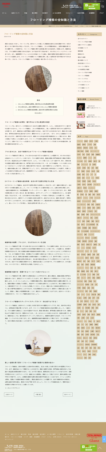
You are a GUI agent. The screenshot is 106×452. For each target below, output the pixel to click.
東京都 (84, 181)
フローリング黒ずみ (83, 66)
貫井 (86, 291)
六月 (96, 284)
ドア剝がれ (90, 211)
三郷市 (78, 228)
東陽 (93, 308)
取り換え (83, 254)
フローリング (84, 164)
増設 (90, 228)
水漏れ (88, 221)
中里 (98, 298)
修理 (93, 154)
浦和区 (95, 244)
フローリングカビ (83, 78)
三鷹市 (83, 171)
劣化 (97, 301)
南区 (94, 208)
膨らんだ (85, 338)
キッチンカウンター (95, 231)
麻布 (88, 271)
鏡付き (87, 258)
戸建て (94, 354)
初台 (90, 304)
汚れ (95, 281)
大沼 (98, 334)
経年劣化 (87, 344)
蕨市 (88, 214)
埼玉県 (78, 174)
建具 (90, 194)
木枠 (81, 301)
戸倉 (78, 331)
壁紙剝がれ (81, 54)
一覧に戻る (38, 394)
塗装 (85, 234)
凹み (96, 147)
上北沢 (92, 318)
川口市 (91, 147)
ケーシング (97, 198)
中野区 (87, 151)
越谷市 (84, 144)
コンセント (79, 321)
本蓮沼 (83, 214)
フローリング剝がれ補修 (85, 72)
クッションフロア (86, 201)
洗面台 (84, 288)
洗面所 (98, 277)
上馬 (78, 324)
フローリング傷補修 (83, 75)
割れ (89, 168)
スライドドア (80, 251)
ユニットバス (80, 258)
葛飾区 (96, 191)
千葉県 (78, 241)
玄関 (94, 254)
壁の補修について (83, 60)
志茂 (87, 311)
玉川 (87, 324)
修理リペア (89, 244)
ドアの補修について (83, 88)
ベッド (89, 274)
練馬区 (90, 161)
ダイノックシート (95, 151)
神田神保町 (94, 344)
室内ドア (98, 331)
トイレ (83, 248)
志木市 (94, 181)
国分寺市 (98, 328)
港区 (93, 204)
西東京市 (79, 147)
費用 (90, 354)
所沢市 (97, 258)
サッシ (81, 311)
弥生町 (84, 314)
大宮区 (78, 308)
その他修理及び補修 (83, 69)
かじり (87, 251)
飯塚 (78, 328)
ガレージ (83, 277)
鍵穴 (83, 178)
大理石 (84, 168)
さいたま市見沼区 (91, 224)
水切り (89, 277)
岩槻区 (87, 331)
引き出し (79, 338)
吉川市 (78, 154)
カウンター (79, 234)
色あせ (83, 244)
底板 (89, 288)
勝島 (94, 277)
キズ (78, 171)
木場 (82, 341)
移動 (94, 274)
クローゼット (97, 184)
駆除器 (83, 271)
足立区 (93, 171)
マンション (79, 358)
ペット (90, 157)
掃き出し (87, 301)
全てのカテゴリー (83, 38)
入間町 (85, 298)
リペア (84, 208)
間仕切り (95, 228)
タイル (83, 294)
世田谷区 (85, 147)
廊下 (94, 298)
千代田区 (92, 341)
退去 (82, 264)
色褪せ (89, 351)
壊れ (89, 261)
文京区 (88, 154)
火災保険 (79, 304)
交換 (98, 171)
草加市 (85, 188)
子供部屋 (84, 228)
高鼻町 (91, 324)
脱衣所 (78, 201)
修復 (95, 348)
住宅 (82, 331)
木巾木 (88, 171)
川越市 (89, 181)
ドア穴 (86, 191)
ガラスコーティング (95, 214)
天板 (93, 288)
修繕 (93, 221)
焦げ (78, 254)
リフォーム (79, 141)
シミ (93, 178)
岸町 (78, 341)
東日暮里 (88, 308)
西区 (82, 334)
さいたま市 (79, 161)
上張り (98, 261)
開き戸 (93, 314)
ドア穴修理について (83, 85)
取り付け (87, 238)
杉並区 (87, 264)
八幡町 (92, 331)
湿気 (91, 311)
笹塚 (85, 281)
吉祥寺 (78, 314)
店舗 (95, 144)
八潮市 (96, 141)
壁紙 (97, 168)
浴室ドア (79, 198)
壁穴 (83, 174)
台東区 (94, 164)
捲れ (92, 217)
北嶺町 (85, 304)
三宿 (78, 294)
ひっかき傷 (82, 274)
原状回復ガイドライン (84, 63)
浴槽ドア (79, 217)
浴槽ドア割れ (80, 151)
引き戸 (94, 248)
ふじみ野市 (94, 238)
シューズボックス (81, 204)
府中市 (91, 141)
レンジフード (80, 268)
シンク (78, 221)
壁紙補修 (80, 51)
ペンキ (88, 294)
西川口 (98, 321)
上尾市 (83, 318)
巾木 (95, 157)
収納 (83, 221)
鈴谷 (91, 338)
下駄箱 (90, 281)
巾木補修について (83, 48)
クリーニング (80, 284)
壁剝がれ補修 (81, 57)
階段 (78, 214)
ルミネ (88, 328)
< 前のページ (8, 394)
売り (87, 341)
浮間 (89, 314)
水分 (95, 311)
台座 (78, 348)
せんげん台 (79, 281)
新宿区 (86, 141)
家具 (94, 194)
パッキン (85, 198)
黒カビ (96, 271)
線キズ (83, 224)
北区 (93, 168)
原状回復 (93, 264)
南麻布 (89, 208)
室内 (92, 268)
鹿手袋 (95, 338)
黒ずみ (92, 258)
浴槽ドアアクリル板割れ (85, 45)
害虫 (99, 268)
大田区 (96, 217)
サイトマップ (9, 439)
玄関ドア (79, 188)
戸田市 (81, 194)
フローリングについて (84, 82)
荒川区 (98, 194)
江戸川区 (91, 241)
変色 (92, 271)
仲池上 (90, 321)
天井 (83, 154)
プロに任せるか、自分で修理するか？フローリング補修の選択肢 (37, 107)
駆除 (78, 271)
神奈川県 (84, 241)
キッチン (79, 157)
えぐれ (95, 251)
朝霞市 (96, 324)
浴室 (98, 254)
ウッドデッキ (80, 291)
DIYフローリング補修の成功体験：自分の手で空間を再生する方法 (37, 110)
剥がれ (84, 351)
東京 (90, 358)
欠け (85, 161)
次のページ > (67, 394)
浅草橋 (98, 314)
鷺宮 (99, 294)
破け (84, 261)
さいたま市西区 (85, 231)
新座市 (78, 211)
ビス (78, 248)
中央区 (78, 181)
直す (99, 304)
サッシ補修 (81, 91)
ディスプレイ (80, 344)
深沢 (78, 277)
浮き (96, 211)
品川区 (78, 168)
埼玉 (99, 348)
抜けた (97, 221)
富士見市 (90, 184)
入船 (88, 318)
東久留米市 (79, 191)
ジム (85, 321)
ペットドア (91, 234)
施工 (78, 264)
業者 (96, 241)
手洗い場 (94, 294)
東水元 (94, 304)
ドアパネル (86, 217)
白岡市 (98, 208)
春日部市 (93, 334)
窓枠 (97, 308)
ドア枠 (91, 198)
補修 (78, 164)
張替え (94, 201)
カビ (88, 174)
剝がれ (84, 184)
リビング (95, 351)
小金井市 (98, 204)
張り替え (79, 261)
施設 (90, 298)
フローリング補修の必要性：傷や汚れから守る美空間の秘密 (36, 104)
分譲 (78, 318)
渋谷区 (78, 178)
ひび (82, 324)
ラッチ (88, 178)
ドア (92, 174)
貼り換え (89, 248)
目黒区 (78, 208)
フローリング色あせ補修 (85, 42)
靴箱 (89, 204)
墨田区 (89, 254)
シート (92, 301)
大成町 (87, 334)
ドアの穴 (90, 144)
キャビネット (92, 188)
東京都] (87, 284)
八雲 (92, 284)
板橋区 (85, 157)
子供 (98, 274)
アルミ (87, 268)
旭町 (87, 348)
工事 (78, 231)
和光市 (97, 178)
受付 (93, 328)
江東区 (78, 184)
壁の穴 (95, 161)
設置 (78, 334)
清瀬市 (91, 191)
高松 (91, 348)
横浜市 (83, 328)
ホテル (85, 354)
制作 (82, 348)
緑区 (91, 291)
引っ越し (79, 298)
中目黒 (78, 288)
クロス (78, 351)
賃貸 (85, 358)
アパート (79, 354)
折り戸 (93, 261)
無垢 (78, 244)
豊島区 (78, 144)
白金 (78, 224)
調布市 (84, 211)
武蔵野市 (98, 154)
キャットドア (80, 238)
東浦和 (95, 291)
